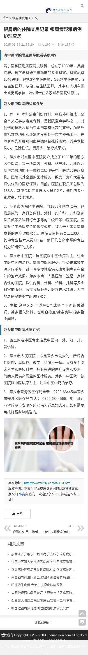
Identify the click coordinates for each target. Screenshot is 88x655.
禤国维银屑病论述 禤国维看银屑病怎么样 (40, 608)
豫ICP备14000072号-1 (49, 640)
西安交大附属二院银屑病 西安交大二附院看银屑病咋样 (49, 600)
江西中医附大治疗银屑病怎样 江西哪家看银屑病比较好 (49, 562)
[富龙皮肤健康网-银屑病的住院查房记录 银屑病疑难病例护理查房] (59, 13)
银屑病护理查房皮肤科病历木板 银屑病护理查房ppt (47, 569)
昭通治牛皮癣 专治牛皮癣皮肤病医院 (37, 585)
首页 (5, 18)
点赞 (19, 514)
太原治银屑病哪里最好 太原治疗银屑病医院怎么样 (46, 593)
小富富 (23, 494)
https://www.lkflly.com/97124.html (47, 483)
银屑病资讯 (20, 18)
